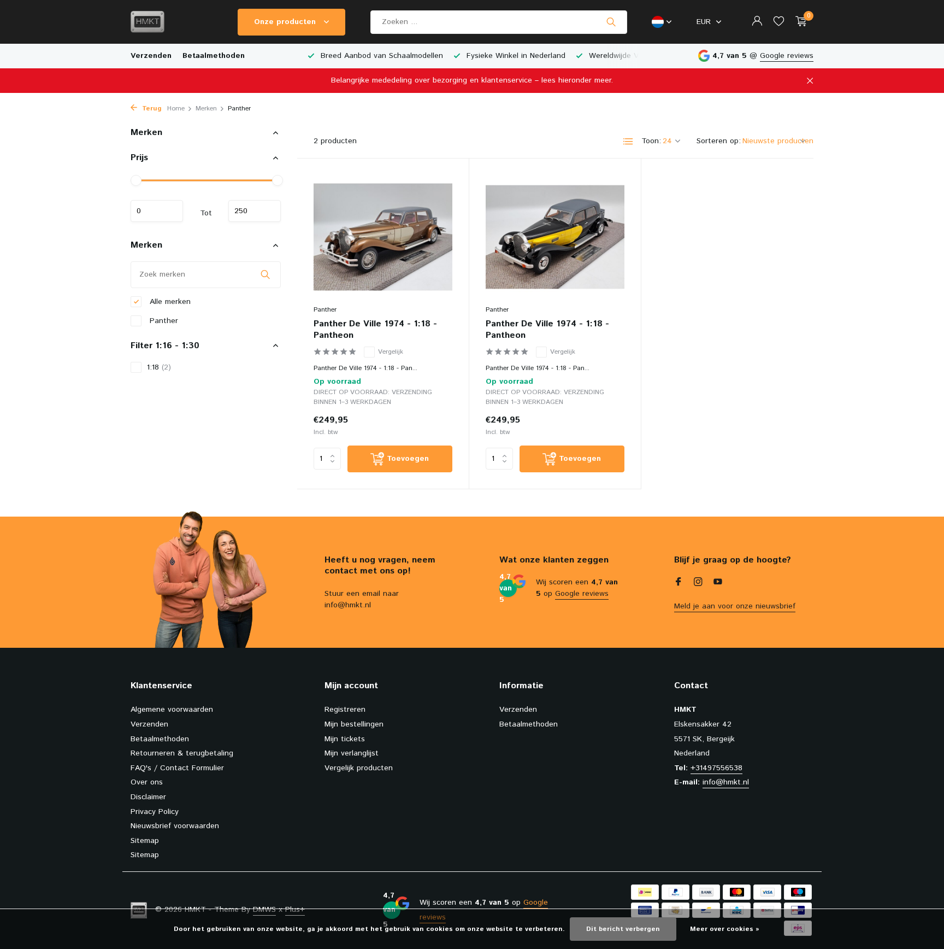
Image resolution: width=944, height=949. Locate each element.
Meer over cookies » (724, 929)
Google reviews (786, 55)
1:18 (159, 366)
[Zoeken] (611, 21)
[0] (798, 22)
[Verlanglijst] (778, 22)
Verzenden (151, 55)
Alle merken (169, 301)
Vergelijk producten (358, 768)
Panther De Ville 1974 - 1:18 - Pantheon (375, 330)
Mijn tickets (344, 739)
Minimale (157, 211)
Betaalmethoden (213, 55)
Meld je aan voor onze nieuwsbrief (734, 606)
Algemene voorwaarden (172, 709)
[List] (628, 142)
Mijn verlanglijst (351, 753)
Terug (151, 108)
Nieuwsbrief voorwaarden (175, 826)
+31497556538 (716, 768)
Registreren (344, 709)
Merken (206, 108)
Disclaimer (148, 797)
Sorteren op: (719, 141)
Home (176, 108)
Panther (162, 320)
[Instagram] (698, 583)
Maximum (254, 211)
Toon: (651, 141)
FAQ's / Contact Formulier (177, 768)
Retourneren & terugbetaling (182, 753)
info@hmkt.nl (726, 782)
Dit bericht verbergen (623, 929)
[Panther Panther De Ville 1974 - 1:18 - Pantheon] (383, 237)
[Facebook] (678, 583)
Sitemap (145, 840)
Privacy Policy (155, 811)
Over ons (147, 782)
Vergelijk (390, 351)
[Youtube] (717, 583)
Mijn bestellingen (354, 724)
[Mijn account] (757, 22)
